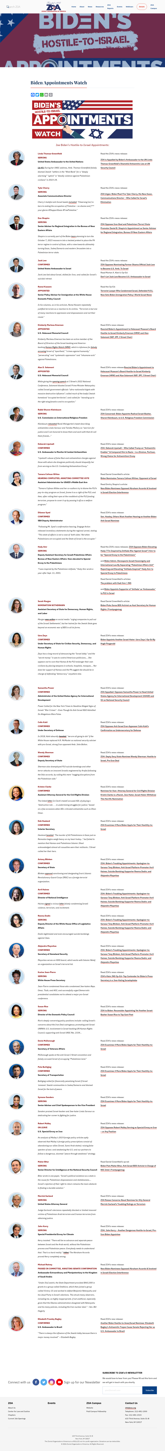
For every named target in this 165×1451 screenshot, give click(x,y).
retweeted (52, 424)
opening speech (59, 381)
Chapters (11, 1415)
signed (47, 903)
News (90, 7)
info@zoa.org (130, 1408)
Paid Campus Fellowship (96, 1411)
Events (119, 7)
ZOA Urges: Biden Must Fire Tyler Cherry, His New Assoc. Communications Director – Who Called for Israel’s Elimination (127, 198)
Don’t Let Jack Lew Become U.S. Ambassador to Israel (125, 276)
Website (89, 1408)
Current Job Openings (17, 1418)
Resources (100, 7)
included (73, 202)
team (73, 236)
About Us (11, 1408)
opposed (49, 873)
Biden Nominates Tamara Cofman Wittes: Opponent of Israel (128, 478)
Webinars (129, 7)
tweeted (49, 835)
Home (74, 7)
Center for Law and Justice (19, 1411)
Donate (142, 7)
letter (49, 801)
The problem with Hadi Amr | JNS (116, 583)
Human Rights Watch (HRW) (57, 347)
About (82, 7)
